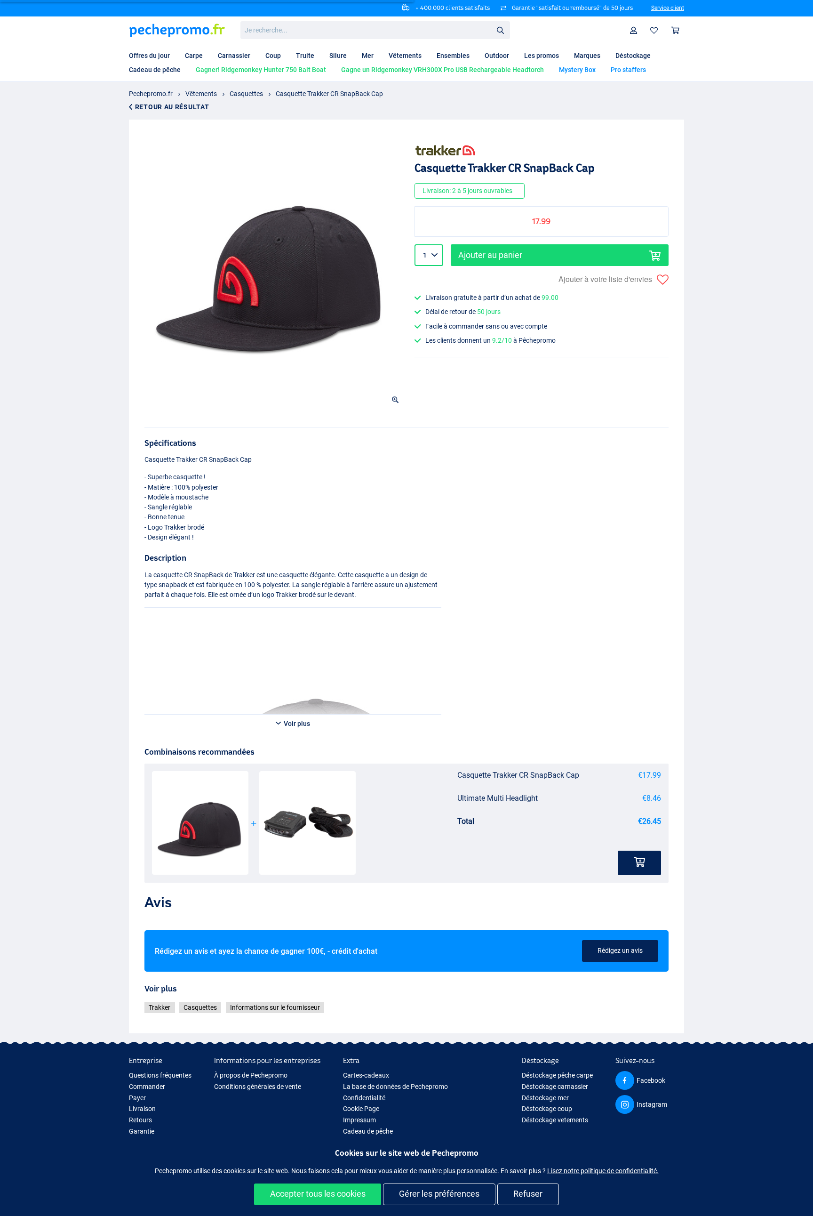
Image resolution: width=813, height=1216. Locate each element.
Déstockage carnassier (555, 1086)
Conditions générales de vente (257, 1086)
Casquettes (246, 93)
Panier (675, 30)
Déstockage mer (545, 1098)
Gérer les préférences (439, 1194)
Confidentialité (364, 1098)
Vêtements (201, 93)
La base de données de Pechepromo (395, 1086)
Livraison (142, 1108)
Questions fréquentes (160, 1075)
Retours (140, 1120)
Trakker (159, 1007)
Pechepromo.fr (151, 93)
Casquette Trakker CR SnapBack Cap (329, 93)
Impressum (359, 1120)
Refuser (527, 1194)
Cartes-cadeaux (366, 1075)
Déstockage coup (547, 1108)
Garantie (141, 1131)
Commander (147, 1086)
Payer (137, 1098)
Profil (634, 30)
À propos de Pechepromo (250, 1075)
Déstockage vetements (555, 1120)
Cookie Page (361, 1108)
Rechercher (500, 30)
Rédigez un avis (620, 950)
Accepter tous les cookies (318, 1194)
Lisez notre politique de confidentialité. (603, 1171)
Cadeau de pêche (368, 1131)
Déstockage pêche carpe (557, 1075)
